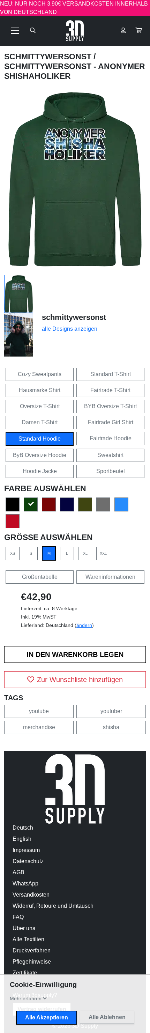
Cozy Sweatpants (39, 374)
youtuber (111, 711)
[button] (138, 30)
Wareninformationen (110, 577)
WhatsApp (25, 883)
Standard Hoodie (39, 439)
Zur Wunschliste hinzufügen (80, 679)
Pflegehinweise (32, 962)
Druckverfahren (32, 950)
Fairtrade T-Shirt (110, 390)
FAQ (18, 917)
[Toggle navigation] (15, 30)
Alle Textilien (28, 939)
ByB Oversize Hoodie (39, 455)
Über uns (24, 928)
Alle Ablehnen (107, 1017)
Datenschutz (28, 861)
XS (12, 553)
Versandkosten (31, 895)
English (22, 839)
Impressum (26, 850)
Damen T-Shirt (40, 422)
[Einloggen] (123, 30)
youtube (39, 711)
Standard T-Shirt (110, 374)
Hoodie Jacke (40, 471)
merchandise (39, 727)
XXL (103, 553)
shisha (111, 727)
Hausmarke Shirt (39, 390)
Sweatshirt (110, 455)
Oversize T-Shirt (40, 406)
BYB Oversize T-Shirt (110, 406)
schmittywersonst (48, 56)
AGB (18, 872)
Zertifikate (25, 973)
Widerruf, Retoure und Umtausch (53, 906)
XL (85, 553)
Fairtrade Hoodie (111, 438)
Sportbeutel (110, 471)
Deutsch (23, 828)
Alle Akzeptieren (46, 1017)
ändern (84, 625)
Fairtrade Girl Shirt (110, 422)
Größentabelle (40, 577)
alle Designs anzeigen (69, 329)
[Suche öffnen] (33, 30)
